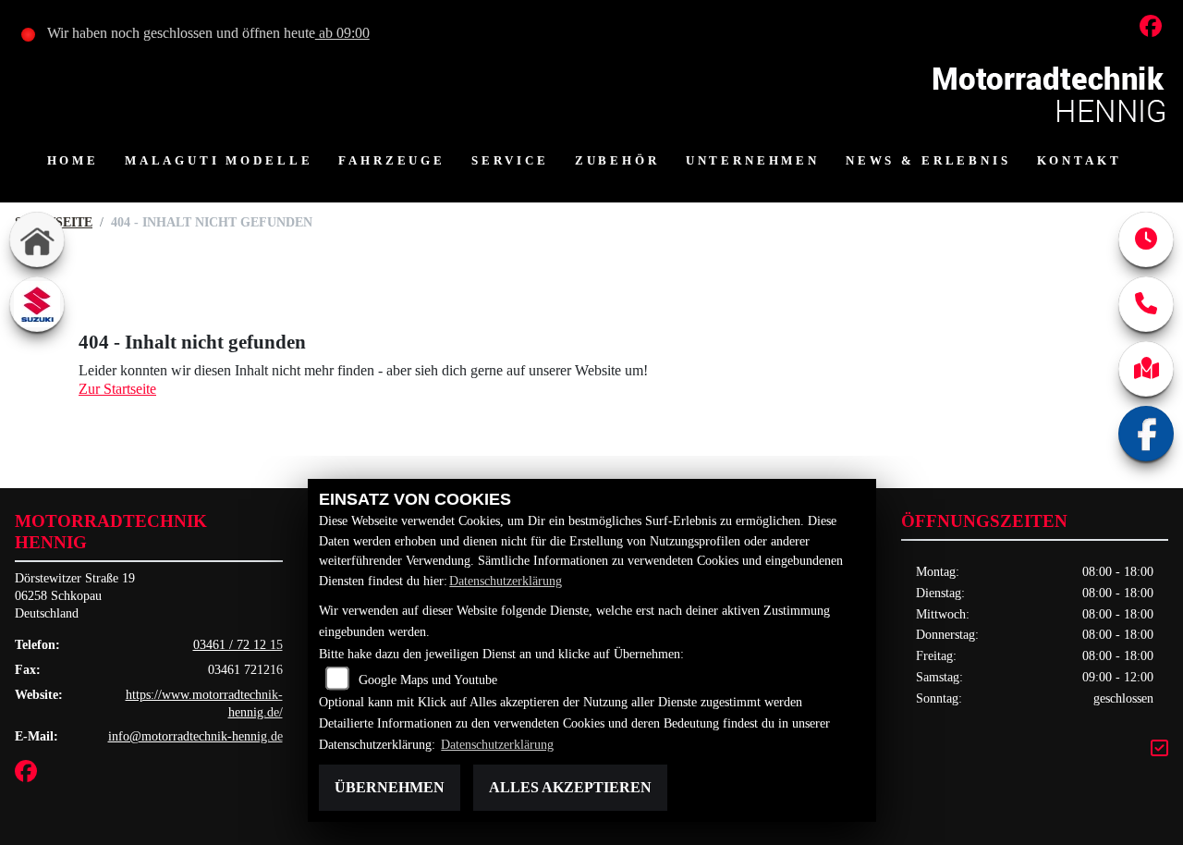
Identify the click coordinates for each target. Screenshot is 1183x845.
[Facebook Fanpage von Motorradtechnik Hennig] (1154, 29)
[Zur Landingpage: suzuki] (37, 304)
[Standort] (1146, 369)
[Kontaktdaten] (1146, 304)
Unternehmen (753, 160)
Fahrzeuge (391, 160)
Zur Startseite (117, 389)
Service (510, 160)
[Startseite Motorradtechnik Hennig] (1050, 92)
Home (73, 160)
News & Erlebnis (928, 160)
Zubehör (617, 160)
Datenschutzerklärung (505, 580)
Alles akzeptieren (570, 787)
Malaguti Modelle (218, 160)
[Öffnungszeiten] (1146, 239)
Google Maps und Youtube (428, 679)
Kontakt (1079, 160)
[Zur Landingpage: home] (37, 239)
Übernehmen (390, 787)
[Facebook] (1146, 433)
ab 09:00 (342, 33)
